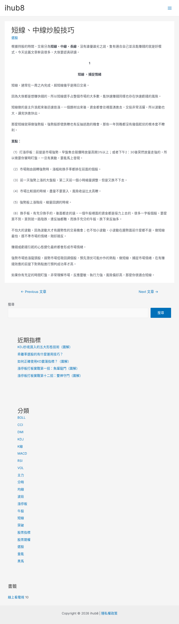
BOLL (21, 417)
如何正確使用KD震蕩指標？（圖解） (44, 361)
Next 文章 (148, 292)
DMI (20, 432)
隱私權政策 (109, 613)
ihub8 (15, 7)
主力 (20, 475)
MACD (22, 453)
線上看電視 (16, 597)
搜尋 (11, 304)
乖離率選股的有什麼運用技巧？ (40, 354)
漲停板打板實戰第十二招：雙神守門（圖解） (50, 375)
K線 (20, 446)
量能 (20, 554)
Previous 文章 (33, 292)
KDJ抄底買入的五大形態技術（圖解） (44, 347)
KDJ (20, 439)
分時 (20, 482)
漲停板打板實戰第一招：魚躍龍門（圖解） (48, 368)
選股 (14, 38)
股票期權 (24, 540)
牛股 (20, 511)
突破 (20, 525)
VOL (20, 468)
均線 (20, 489)
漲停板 (22, 504)
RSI (20, 461)
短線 (20, 518)
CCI (20, 425)
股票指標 (24, 532)
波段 (20, 496)
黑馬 (20, 561)
